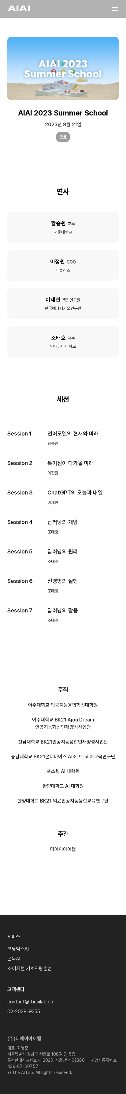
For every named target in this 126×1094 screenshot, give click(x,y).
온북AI (13, 959)
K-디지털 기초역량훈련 (29, 968)
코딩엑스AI (18, 949)
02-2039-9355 (23, 1011)
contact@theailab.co (30, 1002)
